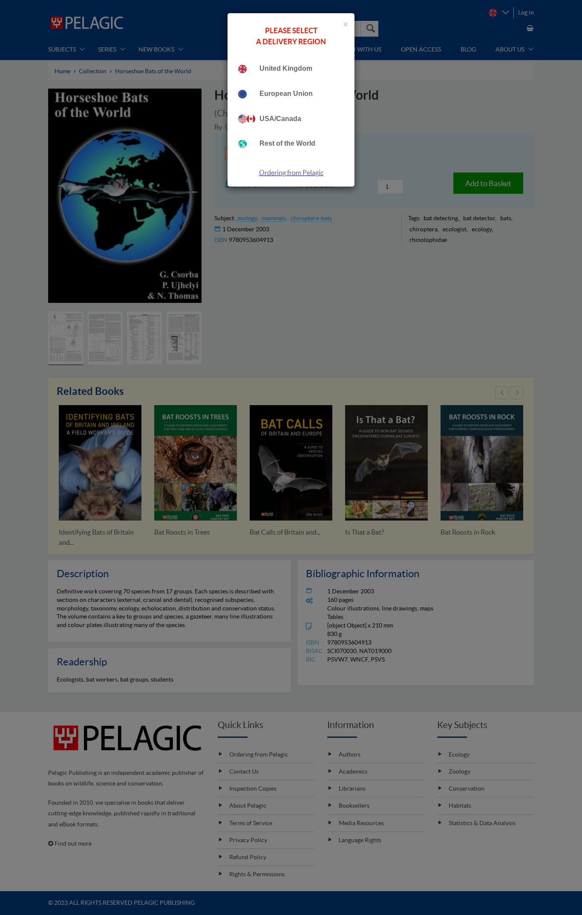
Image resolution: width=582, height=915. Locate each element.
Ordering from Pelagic (291, 172)
